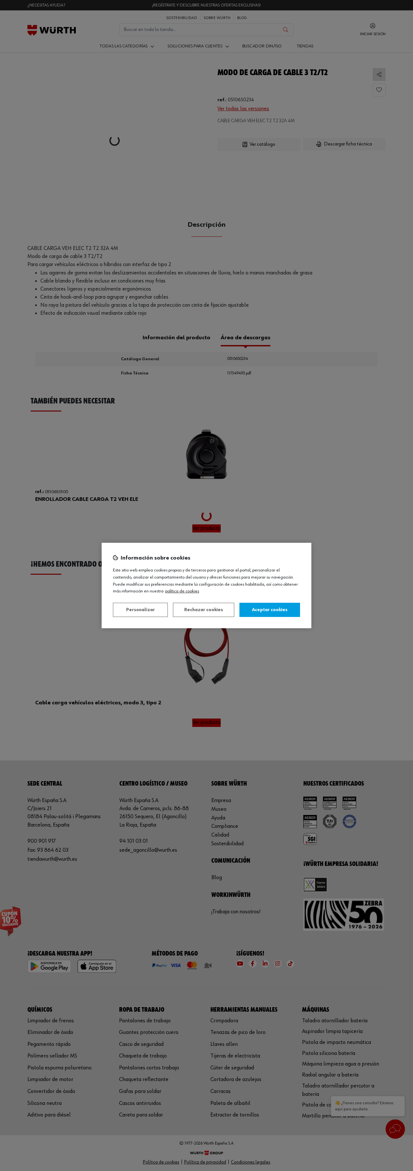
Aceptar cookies (269, 610)
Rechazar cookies (203, 610)
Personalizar (140, 610)
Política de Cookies (182, 591)
